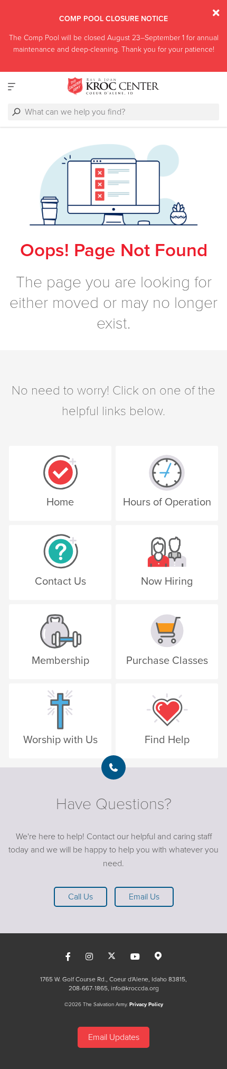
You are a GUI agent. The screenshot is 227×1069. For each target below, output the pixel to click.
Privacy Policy (146, 1004)
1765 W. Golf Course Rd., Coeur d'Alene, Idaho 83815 (112, 979)
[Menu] (11, 86)
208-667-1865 (88, 988)
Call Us (80, 897)
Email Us (144, 897)
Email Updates (113, 1037)
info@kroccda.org (135, 988)
